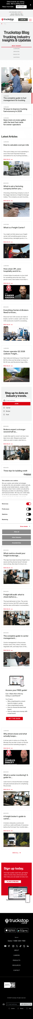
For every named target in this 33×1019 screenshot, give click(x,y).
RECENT (16, 45)
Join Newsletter (26, 1004)
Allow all (16, 531)
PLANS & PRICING (13, 881)
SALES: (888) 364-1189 (16, 14)
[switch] (28, 509)
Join (16, 404)
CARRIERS (16, 48)
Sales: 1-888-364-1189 (16, 941)
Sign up (16, 937)
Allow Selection (16, 537)
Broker (8, 411)
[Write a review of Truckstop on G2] (9, 985)
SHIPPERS (16, 57)
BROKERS (16, 51)
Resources (16, 965)
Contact (16, 970)
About (16, 950)
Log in (23, 19)
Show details (24, 526)
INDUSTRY (16, 54)
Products (16, 960)
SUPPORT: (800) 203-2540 (16, 15)
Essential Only (16, 543)
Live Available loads (15, 12)
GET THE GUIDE (14, 718)
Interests (2, 1000)
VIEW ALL (15, 853)
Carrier (8, 408)
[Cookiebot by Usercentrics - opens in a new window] (23, 475)
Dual (7, 414)
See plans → (21, 6)
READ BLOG (6, 159)
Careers (16, 955)
